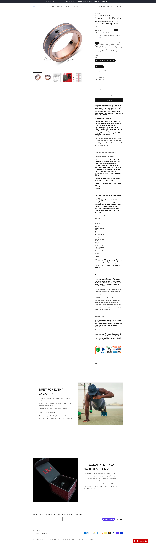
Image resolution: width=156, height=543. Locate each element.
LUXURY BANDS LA (40, 539)
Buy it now (109, 100)
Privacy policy (65, 539)
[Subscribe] (60, 519)
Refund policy (57, 539)
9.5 (107, 46)
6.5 (102, 43)
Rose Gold (99, 67)
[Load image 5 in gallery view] (77, 77)
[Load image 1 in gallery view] (37, 77)
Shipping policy (81, 539)
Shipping (97, 32)
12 (108, 50)
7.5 (112, 43)
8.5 (97, 46)
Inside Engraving (99, 77)
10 (113, 46)
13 (97, 54)
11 (97, 50)
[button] (114, 6)
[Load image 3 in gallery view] (57, 77)
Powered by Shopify (48, 539)
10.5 (119, 46)
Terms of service (72, 539)
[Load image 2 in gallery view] (47, 77)
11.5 (103, 50)
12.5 (114, 50)
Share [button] (97, 363)
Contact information (90, 539)
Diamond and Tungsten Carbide (105, 60)
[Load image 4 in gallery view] (67, 77)
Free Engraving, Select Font (102, 71)
